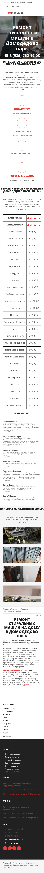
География (15, 609)
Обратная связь (11, 843)
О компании (8, 711)
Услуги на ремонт (12, 757)
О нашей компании (13, 760)
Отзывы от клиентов (13, 769)
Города (24, 609)
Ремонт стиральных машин (15, 670)
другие (26, 685)
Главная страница (10, 708)
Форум (5, 733)
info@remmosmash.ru (14, 839)
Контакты (7, 714)
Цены (5, 717)
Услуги (5, 720)
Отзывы (6, 727)
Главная (6, 609)
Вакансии (7, 736)
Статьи (5, 730)
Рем (14, 12)
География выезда (12, 763)
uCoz (23, 863)
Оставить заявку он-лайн (22, 62)
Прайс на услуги (11, 766)
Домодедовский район (12, 611)
